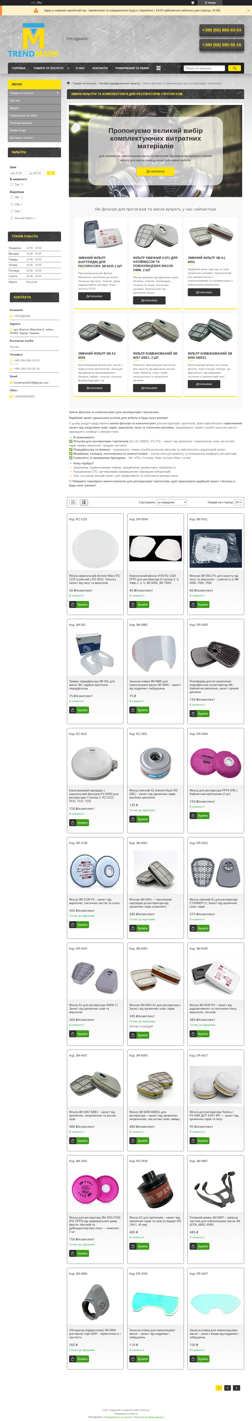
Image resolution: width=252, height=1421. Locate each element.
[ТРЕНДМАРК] (33, 39)
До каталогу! (155, 171)
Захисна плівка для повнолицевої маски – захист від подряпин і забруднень (152, 1333)
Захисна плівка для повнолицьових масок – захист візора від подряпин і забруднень (214, 1333)
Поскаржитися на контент (118, 1417)
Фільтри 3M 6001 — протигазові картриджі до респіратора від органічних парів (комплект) (150, 903)
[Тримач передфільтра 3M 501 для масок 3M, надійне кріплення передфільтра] (95, 654)
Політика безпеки (21, 122)
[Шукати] (234, 68)
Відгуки (14, 107)
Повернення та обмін (132, 68)
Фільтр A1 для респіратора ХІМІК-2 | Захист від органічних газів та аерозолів (93, 1008)
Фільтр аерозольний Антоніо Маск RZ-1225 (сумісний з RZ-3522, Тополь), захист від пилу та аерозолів (95, 579)
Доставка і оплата (21, 137)
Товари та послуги (48, 68)
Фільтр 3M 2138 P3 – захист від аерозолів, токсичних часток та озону (94, 901)
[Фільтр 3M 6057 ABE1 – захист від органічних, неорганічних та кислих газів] (95, 1084)
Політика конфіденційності (149, 1417)
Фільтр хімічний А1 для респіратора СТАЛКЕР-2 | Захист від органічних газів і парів (213, 903)
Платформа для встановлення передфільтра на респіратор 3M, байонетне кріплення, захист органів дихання (214, 687)
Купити (82, 604)
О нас (80, 68)
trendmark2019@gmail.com (31, 382)
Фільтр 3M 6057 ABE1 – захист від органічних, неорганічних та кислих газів (92, 1115)
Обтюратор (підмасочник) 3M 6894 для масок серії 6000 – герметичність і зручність (94, 1333)
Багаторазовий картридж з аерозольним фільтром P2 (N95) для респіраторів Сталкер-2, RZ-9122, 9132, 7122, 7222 (94, 796)
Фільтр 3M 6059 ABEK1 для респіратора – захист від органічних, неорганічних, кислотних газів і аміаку (154, 1115)
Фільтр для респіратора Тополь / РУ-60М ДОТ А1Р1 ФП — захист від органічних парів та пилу (214, 1115)
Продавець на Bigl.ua (126, 1413)
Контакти (100, 68)
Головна (19, 68)
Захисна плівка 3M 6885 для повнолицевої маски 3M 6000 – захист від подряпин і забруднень (155, 685)
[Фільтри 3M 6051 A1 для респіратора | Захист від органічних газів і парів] (155, 977)
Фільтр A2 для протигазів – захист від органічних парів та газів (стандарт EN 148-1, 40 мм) (155, 1221)
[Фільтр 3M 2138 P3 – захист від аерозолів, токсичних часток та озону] (95, 872)
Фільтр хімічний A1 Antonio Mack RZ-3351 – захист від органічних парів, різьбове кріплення (153, 794)
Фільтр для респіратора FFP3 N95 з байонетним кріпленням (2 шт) (213, 792)
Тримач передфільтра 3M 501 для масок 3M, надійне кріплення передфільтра (92, 685)
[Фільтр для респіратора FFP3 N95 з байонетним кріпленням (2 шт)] (216, 763)
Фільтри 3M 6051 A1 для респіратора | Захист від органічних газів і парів (154, 1006)
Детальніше (94, 296)
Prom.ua (144, 1410)
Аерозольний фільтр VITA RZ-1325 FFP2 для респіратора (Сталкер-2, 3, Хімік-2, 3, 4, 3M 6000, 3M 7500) (154, 579)
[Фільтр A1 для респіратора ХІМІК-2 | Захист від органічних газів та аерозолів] (95, 977)
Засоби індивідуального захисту (119, 83)
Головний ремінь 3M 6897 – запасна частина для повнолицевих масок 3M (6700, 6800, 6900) (215, 1221)
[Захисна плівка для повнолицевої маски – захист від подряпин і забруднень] (155, 1303)
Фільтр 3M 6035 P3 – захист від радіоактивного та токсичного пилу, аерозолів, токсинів (213, 1008)
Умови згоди (18, 130)
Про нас (15, 100)
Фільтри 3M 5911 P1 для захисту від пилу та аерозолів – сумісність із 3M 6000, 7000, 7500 (214, 579)
